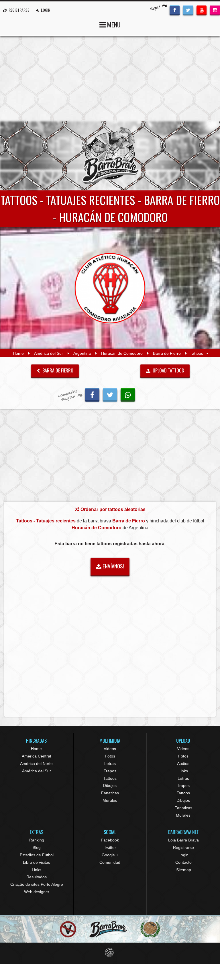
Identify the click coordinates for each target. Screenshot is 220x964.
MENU (113, 24)
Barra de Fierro (167, 353)
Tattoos (110, 778)
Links (183, 771)
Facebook (110, 840)
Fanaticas (110, 793)
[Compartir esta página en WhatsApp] (128, 394)
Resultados (36, 877)
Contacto (183, 862)
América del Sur (48, 353)
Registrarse (183, 847)
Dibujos (110, 785)
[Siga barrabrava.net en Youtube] (202, 9)
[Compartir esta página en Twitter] (110, 394)
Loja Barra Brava (183, 840)
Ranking (36, 840)
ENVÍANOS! (112, 566)
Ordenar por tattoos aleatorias (112, 509)
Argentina (82, 353)
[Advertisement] (110, 79)
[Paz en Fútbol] (68, 929)
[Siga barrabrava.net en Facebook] (175, 9)
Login (183, 855)
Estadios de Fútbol (37, 855)
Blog (37, 847)
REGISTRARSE (18, 10)
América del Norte (36, 763)
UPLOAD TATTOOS (168, 370)
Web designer (36, 891)
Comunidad (109, 862)
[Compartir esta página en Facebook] (92, 394)
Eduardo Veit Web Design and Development (110, 952)
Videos (110, 748)
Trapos (110, 771)
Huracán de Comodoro (122, 353)
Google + (110, 855)
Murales (110, 800)
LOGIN (45, 10)
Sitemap (183, 869)
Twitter (110, 847)
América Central (36, 756)
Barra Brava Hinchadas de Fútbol (110, 155)
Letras (110, 763)
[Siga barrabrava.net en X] (188, 9)
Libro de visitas (36, 862)
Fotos (110, 756)
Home (18, 353)
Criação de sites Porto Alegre (36, 884)
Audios (183, 763)
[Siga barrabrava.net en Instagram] (215, 9)
